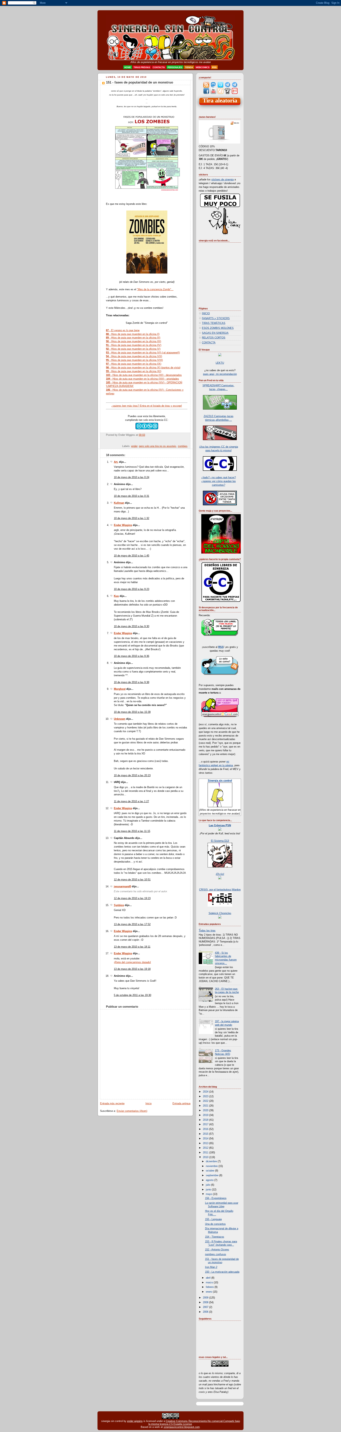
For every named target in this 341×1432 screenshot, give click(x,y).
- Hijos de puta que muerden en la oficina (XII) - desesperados (144, 375)
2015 (206, 1133)
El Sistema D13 (220, 840)
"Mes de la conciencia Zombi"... (155, 289)
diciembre (212, 1161)
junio (209, 1189)
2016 (206, 1129)
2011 (206, 1152)
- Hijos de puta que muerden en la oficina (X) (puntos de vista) (143, 367)
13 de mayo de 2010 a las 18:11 (132, 946)
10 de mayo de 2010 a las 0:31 (131, 496)
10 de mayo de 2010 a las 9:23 (131, 589)
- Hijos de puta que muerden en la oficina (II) (133, 337)
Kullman (119, 503)
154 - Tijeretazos (214, 1236)
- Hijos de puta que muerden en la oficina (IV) (133, 345)
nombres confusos (215, 1254)
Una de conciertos (215, 1224)
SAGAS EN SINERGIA (215, 333)
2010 (206, 1157)
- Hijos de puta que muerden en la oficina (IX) (133, 363)
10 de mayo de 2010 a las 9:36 (131, 656)
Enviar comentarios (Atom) (132, 1111)
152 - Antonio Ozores (217, 1249)
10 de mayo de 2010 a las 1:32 (131, 518)
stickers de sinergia (222, 179)
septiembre (212, 1175)
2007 (206, 1307)
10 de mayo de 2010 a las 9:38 (131, 682)
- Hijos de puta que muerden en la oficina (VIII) (134, 360)
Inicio (148, 1103)
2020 (206, 1110)
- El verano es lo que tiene (123, 330)
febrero (210, 1287)
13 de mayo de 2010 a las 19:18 (132, 969)
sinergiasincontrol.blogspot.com (182, 1427)
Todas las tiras (207, 930)
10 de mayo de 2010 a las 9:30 (131, 626)
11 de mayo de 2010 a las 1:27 (131, 801)
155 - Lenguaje (213, 1219)
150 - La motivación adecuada (222, 1272)
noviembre (212, 1166)
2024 (206, 1091)
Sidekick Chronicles (220, 913)
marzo (210, 1282)
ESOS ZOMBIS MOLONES (218, 328)
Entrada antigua (181, 1103)
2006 (206, 1312)
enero (209, 1291)
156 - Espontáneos (216, 1198)
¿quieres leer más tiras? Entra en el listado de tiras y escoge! (146, 405)
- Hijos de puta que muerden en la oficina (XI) (133, 371)
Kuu (116, 596)
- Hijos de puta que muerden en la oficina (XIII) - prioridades (142, 378)
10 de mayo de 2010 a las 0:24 (131, 477)
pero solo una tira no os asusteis (157, 446)
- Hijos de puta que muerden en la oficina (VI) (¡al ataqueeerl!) (143, 352)
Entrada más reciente (112, 1103)
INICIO (206, 313)
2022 (206, 1101)
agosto (210, 1180)
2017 (206, 1124)
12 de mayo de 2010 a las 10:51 (132, 879)
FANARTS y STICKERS (216, 318)
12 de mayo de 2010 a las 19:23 (132, 898)
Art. (116, 462)
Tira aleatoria (220, 100)
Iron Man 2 (211, 1267)
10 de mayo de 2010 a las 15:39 (132, 712)
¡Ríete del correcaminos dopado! (132, 962)
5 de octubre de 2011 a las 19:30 (132, 995)
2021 (206, 1105)
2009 (206, 1297)
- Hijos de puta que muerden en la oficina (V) (133, 348)
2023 (206, 1096)
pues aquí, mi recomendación (220, 374)
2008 (206, 1302)
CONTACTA (208, 342)
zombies (182, 446)
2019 (206, 1115)
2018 (206, 1120)
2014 (206, 1138)
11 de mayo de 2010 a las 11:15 (132, 831)
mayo (209, 1194)
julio (208, 1184)
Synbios (119, 905)
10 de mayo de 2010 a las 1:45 (131, 555)
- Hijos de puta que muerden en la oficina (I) (132, 334)
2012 (206, 1147)
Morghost (120, 689)
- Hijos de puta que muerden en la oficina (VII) (134, 356)
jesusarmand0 (122, 886)
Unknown (119, 719)
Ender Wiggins (123, 525)
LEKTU (220, 363)
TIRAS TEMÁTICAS (213, 323)
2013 (206, 1143)
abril (208, 1277)
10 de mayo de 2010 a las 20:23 (132, 775)
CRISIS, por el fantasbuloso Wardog (220, 889)
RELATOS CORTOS (213, 337)
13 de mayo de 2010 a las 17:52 (132, 924)
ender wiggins (135, 1421)
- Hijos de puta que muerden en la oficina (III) (133, 341)
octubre (210, 1170)
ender (134, 446)
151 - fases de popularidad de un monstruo (139, 82)
